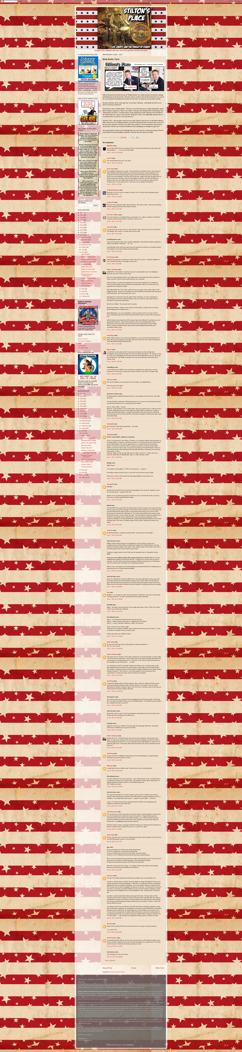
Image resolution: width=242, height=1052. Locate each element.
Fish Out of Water (112, 214)
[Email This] (131, 137)
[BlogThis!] (133, 137)
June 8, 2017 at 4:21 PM (114, 870)
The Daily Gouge (83, 348)
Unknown (110, 227)
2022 (81, 222)
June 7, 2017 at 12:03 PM (114, 648)
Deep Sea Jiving (86, 264)
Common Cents (82, 339)
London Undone (86, 283)
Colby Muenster (112, 811)
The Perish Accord (86, 285)
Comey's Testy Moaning (88, 278)
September (85, 244)
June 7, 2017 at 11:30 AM (114, 599)
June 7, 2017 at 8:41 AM (114, 428)
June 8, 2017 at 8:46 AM (114, 717)
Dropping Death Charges (88, 259)
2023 (81, 220)
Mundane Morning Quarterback (86, 275)
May (83, 289)
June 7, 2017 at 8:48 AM (114, 457)
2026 (81, 212)
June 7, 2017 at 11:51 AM (114, 636)
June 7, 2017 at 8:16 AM (114, 388)
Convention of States (84, 341)
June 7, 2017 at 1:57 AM (114, 209)
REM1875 (110, 146)
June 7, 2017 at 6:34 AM (114, 233)
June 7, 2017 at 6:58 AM (114, 263)
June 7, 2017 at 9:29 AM (114, 524)
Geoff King (110, 335)
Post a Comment (110, 960)
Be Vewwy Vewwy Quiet (88, 257)
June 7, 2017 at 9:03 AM (114, 478)
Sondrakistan (82, 345)
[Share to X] (135, 137)
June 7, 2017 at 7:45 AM (114, 361)
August (84, 247)
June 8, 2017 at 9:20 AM (114, 760)
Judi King (110, 681)
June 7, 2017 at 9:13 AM (114, 500)
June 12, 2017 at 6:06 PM (114, 957)
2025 (81, 215)
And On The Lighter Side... (89, 261)
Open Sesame (85, 254)
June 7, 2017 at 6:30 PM (114, 705)
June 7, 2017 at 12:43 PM (114, 675)
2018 (81, 232)
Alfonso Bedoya (112, 654)
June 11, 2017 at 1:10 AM (114, 946)
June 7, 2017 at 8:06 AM (114, 374)
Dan (108, 592)
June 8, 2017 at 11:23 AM (114, 806)
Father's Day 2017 (86, 266)
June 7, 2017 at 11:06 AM (114, 586)
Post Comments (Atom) (118, 972)
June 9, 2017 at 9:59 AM (114, 918)
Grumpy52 (110, 424)
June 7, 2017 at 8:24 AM (114, 418)
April (83, 291)
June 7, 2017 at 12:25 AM (114, 152)
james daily (110, 168)
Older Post (159, 968)
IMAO (79, 343)
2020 (81, 227)
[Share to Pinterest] (138, 137)
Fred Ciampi (111, 257)
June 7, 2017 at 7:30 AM (114, 344)
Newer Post (107, 968)
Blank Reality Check (87, 280)
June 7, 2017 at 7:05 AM (114, 329)
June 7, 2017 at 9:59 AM (114, 535)
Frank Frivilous (112, 938)
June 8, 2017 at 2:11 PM (114, 841)
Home (133, 968)
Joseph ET (110, 202)
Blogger (131, 1045)
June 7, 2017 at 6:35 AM (114, 251)
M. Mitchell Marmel (113, 190)
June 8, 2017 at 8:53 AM (114, 730)
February (84, 296)
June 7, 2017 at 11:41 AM (114, 611)
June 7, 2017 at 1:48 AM (114, 196)
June (83, 252)
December (85, 237)
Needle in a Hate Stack (88, 269)
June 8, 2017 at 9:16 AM (114, 747)
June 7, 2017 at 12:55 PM (114, 691)
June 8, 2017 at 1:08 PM (114, 829)
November (85, 239)
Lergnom (110, 530)
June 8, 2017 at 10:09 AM (114, 770)
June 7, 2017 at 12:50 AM (114, 163)
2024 (81, 217)
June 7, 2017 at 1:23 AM (114, 184)
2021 (81, 225)
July (83, 249)
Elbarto (109, 349)
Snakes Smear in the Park (89, 271)
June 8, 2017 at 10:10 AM (114, 786)
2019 (81, 230)
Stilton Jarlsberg (112, 269)
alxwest (109, 923)
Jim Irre (109, 158)
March (84, 294)
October (84, 242)
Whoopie (110, 765)
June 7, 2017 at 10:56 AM (114, 571)
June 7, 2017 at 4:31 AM (114, 221)
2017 (81, 235)
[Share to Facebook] (137, 137)
